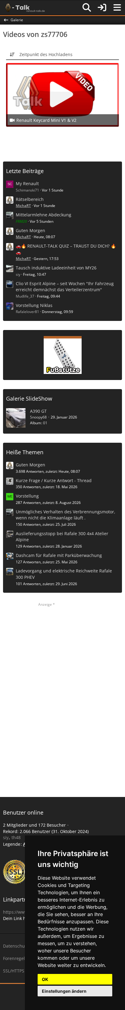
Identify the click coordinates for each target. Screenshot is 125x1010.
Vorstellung (27, 496)
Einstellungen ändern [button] (64, 991)
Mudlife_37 (25, 296)
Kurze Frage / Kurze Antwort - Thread (54, 480)
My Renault (27, 183)
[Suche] (87, 8)
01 (45, 422)
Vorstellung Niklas (34, 305)
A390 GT (38, 411)
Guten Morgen (30, 230)
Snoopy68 (38, 417)
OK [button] (45, 979)
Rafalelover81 (27, 311)
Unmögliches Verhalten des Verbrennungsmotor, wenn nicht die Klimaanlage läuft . (65, 515)
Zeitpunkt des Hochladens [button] (46, 54)
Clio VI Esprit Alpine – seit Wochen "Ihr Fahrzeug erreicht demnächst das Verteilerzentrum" (65, 287)
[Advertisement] (64, 143)
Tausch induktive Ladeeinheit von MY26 (56, 268)
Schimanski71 (27, 190)
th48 (16, 837)
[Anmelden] (102, 7)
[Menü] (117, 8)
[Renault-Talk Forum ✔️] (24, 8)
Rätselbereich (30, 199)
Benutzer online (23, 812)
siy (18, 274)
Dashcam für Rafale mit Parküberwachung (59, 555)
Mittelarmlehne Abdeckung (43, 215)
